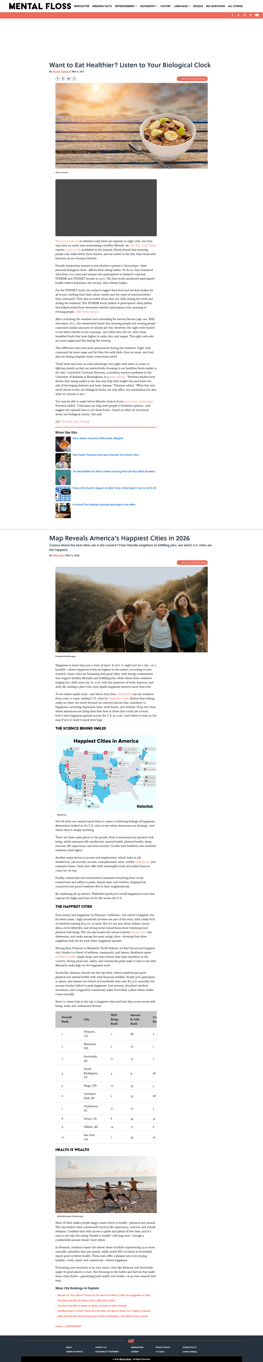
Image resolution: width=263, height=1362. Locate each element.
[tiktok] (251, 15)
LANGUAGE (181, 6)
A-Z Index (160, 1351)
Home (58, 1326)
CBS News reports (87, 312)
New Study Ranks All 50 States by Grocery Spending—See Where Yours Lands (103, 1316)
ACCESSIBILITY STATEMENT (107, 1351)
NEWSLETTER (81, 6)
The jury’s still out (66, 241)
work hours (142, 862)
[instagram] (244, 15)
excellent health (65, 957)
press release (117, 377)
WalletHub (125, 694)
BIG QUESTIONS (215, 6)
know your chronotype (138, 401)
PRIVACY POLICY (163, 1347)
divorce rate (138, 932)
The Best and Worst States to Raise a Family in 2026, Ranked (92, 1305)
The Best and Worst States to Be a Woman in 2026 (86, 1300)
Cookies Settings (189, 1351)
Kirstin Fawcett (61, 71)
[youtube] (257, 15)
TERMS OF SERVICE (74, 1351)
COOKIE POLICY (189, 1347)
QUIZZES (198, 6)
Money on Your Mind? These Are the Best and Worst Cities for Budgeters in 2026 (104, 1295)
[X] (238, 15)
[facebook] (232, 15)
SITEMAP (135, 1351)
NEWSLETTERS (137, 1347)
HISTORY (166, 6)
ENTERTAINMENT (124, 6)
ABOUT (69, 1347)
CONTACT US (100, 1347)
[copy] (74, 78)
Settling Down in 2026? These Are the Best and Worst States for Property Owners (104, 1311)
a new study (73, 250)
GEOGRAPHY (147, 6)
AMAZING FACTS (102, 6)
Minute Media (125, 1359)
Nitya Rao (58, 555)
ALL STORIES (235, 6)
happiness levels (118, 698)
